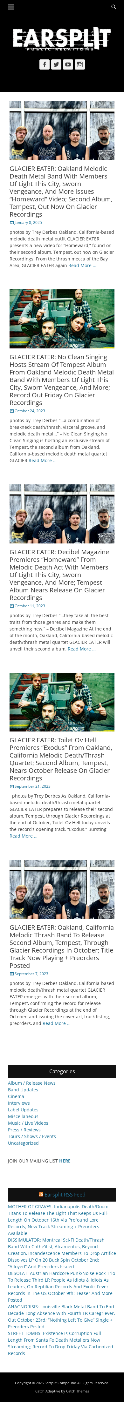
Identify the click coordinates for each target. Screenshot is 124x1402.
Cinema (16, 1096)
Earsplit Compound (60, 1382)
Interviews (19, 1103)
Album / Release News (32, 1083)
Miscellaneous (23, 1116)
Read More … (82, 265)
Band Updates (23, 1090)
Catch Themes (77, 1391)
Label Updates (23, 1110)
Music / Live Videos (28, 1123)
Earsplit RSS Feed (65, 1194)
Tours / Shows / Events (32, 1136)
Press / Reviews (24, 1130)
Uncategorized (23, 1143)
